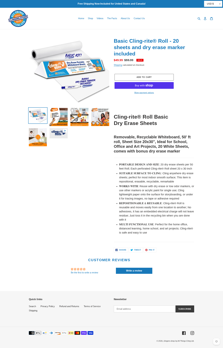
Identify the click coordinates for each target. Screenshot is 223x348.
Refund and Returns (69, 306)
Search (32, 306)
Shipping (118, 65)
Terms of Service (92, 306)
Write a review (134, 270)
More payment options (144, 93)
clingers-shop (169, 341)
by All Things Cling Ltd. (184, 341)
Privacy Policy (48, 306)
